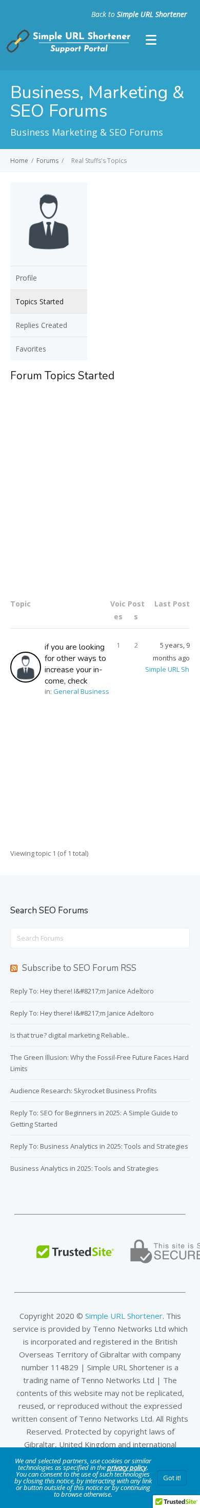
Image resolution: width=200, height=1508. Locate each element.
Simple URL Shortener (152, 14)
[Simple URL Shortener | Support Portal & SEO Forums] (67, 51)
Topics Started (39, 301)
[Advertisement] (100, 489)
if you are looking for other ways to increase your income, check (75, 664)
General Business (81, 691)
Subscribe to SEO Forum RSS (79, 968)
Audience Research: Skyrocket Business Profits (83, 1090)
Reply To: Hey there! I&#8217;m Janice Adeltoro (82, 991)
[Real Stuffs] (48, 259)
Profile (26, 278)
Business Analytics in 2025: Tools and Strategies (84, 1168)
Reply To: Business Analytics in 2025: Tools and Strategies (99, 1146)
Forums (47, 160)
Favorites (30, 349)
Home (19, 160)
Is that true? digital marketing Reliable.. (69, 1035)
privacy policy (127, 1467)
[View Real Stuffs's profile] (27, 667)
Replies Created (41, 325)
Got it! (172, 1477)
